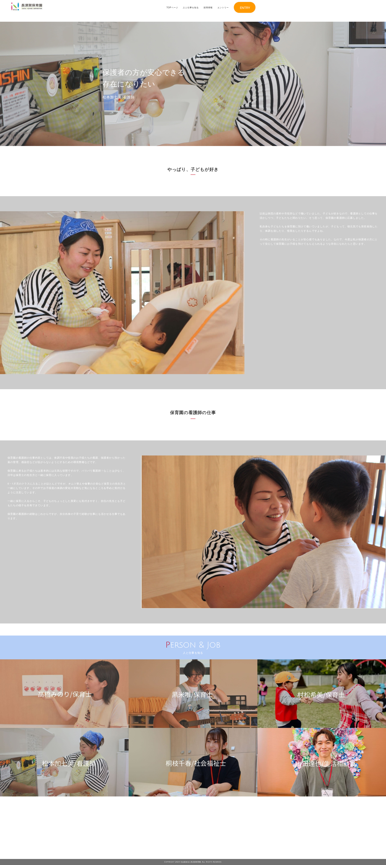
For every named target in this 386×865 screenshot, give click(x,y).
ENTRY (245, 7)
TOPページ (172, 7)
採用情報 (208, 7)
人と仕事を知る (191, 7)
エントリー (223, 7)
